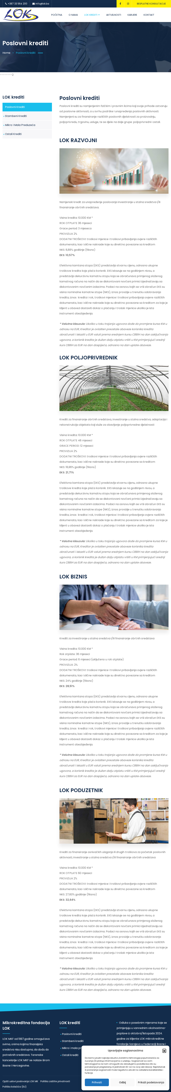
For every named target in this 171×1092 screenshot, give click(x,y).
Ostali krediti (13, 134)
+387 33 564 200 (17, 3)
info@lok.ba (42, 3)
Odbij (122, 1082)
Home (6, 53)
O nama (74, 15)
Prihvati (97, 1082)
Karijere (131, 15)
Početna (58, 15)
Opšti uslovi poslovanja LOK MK (20, 1081)
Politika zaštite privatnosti (55, 1081)
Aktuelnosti (113, 15)
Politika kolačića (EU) (15, 1086)
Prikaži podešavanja (151, 1082)
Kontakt (146, 15)
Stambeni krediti (16, 116)
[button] (164, 1050)
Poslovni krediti (15, 107)
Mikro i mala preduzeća (20, 125)
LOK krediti (91, 15)
